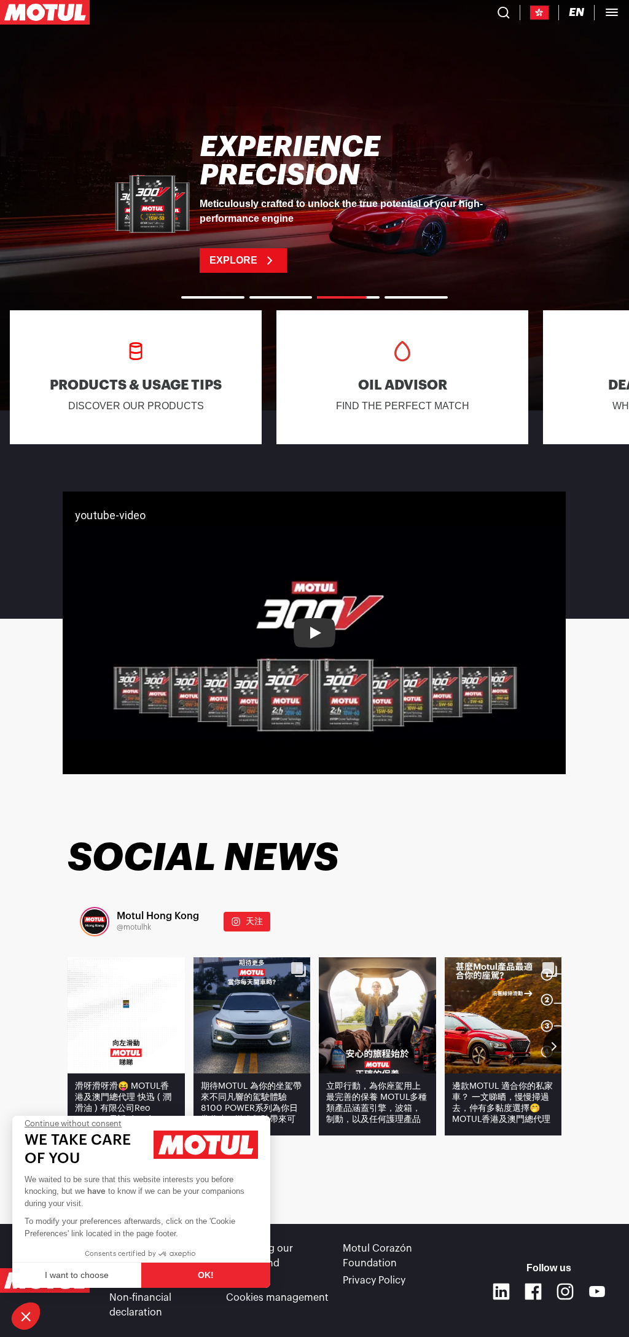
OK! (206, 1275)
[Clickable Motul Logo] (45, 12)
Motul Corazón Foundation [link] (377, 1256)
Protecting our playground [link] (259, 1256)
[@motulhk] (94, 921)
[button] (26, 1316)
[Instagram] (565, 1291)
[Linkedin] (501, 1291)
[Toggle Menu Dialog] (611, 12)
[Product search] (504, 12)
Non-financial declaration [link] (140, 1305)
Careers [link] (244, 1280)
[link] (314, 203)
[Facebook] (533, 1291)
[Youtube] (597, 1291)
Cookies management (277, 1298)
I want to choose (77, 1275)
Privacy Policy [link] (374, 1280)
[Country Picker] (539, 13)
